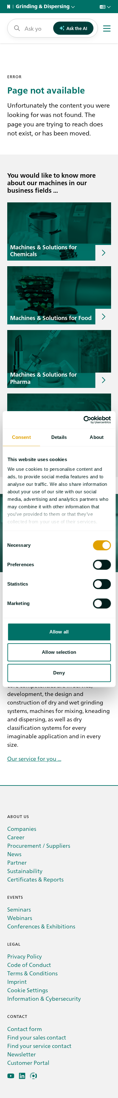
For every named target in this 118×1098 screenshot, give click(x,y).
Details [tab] (59, 437)
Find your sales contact (36, 1037)
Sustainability (24, 871)
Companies (21, 828)
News (14, 854)
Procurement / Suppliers (38, 845)
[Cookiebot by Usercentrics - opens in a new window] (84, 420)
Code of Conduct (29, 964)
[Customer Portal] (33, 1076)
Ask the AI (76, 28)
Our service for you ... (34, 758)
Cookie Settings (27, 990)
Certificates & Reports (35, 879)
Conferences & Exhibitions (41, 926)
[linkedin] (22, 1076)
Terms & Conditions (32, 973)
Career (16, 837)
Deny (59, 672)
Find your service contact (39, 1046)
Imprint (17, 981)
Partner (17, 862)
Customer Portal (28, 1062)
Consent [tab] (21, 437)
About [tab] (97, 437)
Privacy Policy (24, 956)
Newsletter (21, 1054)
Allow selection (59, 652)
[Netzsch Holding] (10, 6)
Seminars (19, 909)
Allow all (59, 631)
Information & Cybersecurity (44, 998)
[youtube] (10, 1076)
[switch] (102, 565)
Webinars (19, 918)
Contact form (24, 1029)
